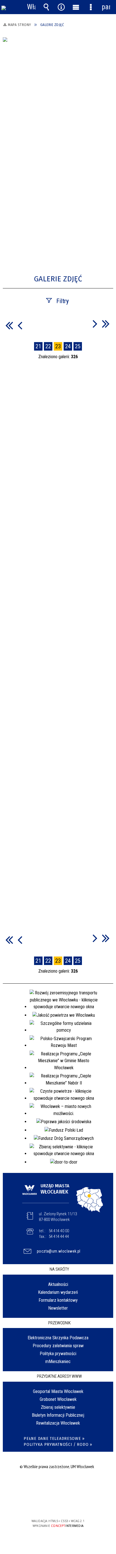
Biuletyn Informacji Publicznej (58, 1415)
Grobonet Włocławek (58, 1399)
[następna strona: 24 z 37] (95, 323)
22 (48, 346)
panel (106, 7)
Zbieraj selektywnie (58, 1407)
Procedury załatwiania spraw (58, 1345)
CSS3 (57, 1504)
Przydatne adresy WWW (59, 1376)
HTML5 (49, 1504)
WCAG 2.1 (75, 1504)
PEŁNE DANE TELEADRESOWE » (54, 1438)
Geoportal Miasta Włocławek (58, 1391)
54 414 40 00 (59, 1230)
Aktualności (58, 1284)
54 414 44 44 (59, 1236)
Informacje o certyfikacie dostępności (58, 1485)
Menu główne (76, 7)
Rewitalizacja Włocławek (58, 1423)
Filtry (62, 301)
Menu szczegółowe (91, 7)
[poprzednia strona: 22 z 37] (19, 325)
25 (78, 346)
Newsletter (58, 1308)
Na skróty (59, 1269)
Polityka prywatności (58, 1353)
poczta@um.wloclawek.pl (59, 1251)
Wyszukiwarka (46, 7)
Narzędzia (61, 7)
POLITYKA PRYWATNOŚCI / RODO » (58, 1444)
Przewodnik (59, 1322)
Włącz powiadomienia (31, 7)
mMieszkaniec (58, 1361)
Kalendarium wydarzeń (58, 1292)
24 (68, 346)
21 (38, 346)
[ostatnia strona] (106, 323)
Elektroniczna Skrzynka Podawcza (58, 1337)
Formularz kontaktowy (58, 1300)
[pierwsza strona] (9, 325)
